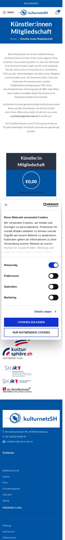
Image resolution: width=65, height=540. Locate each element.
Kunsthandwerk (11, 488)
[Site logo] (32, 12)
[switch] (53, 276)
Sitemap (7, 525)
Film (5, 482)
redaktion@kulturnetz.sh (19, 441)
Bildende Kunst (11, 470)
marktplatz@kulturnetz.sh (24, 116)
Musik (6, 500)
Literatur (7, 494)
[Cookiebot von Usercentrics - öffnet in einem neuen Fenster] (44, 205)
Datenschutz (9, 537)
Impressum (9, 531)
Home (13, 38)
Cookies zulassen (31, 322)
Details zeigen (43, 311)
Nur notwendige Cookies (31, 332)
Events (6, 476)
